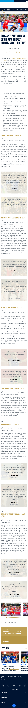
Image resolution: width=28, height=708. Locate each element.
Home (2, 676)
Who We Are (4, 692)
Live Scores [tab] (7, 1)
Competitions (4, 697)
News (8, 9)
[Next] (27, 2)
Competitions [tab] (21, 1)
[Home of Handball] (14, 705)
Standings (21, 9)
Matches (12, 9)
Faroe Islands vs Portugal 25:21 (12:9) (12, 388)
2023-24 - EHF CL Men (11, 676)
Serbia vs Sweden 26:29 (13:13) (10, 424)
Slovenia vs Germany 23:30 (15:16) (11, 136)
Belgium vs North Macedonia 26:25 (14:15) (13, 218)
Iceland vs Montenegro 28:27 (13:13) (11, 308)
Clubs (17, 9)
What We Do (4, 695)
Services (3, 700)
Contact (3, 702)
